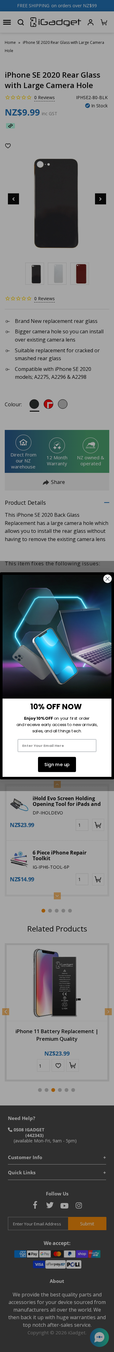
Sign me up (57, 764)
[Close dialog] (107, 579)
